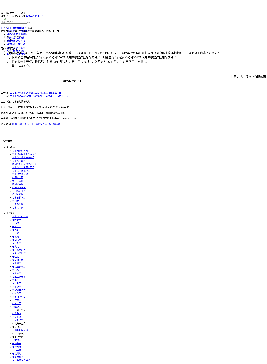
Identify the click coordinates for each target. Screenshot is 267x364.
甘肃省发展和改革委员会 (24, 154)
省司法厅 (16, 240)
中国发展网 (17, 184)
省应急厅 (16, 283)
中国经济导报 (19, 187)
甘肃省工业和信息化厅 (23, 157)
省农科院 (16, 353)
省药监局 (16, 343)
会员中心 (30, 16)
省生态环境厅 (19, 253)
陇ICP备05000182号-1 (22, 124)
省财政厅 (16, 243)
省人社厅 (16, 246)
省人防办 (16, 313)
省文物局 (16, 340)
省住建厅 (16, 256)
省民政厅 (16, 236)
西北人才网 (17, 194)
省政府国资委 (19, 290)
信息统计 (39, 16)
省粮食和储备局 (20, 330)
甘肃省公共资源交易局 (23, 167)
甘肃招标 (11, 28)
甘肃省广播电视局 (21, 171)
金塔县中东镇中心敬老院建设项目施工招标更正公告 (35, 93)
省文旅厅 (16, 273)
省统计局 (16, 307)
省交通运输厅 (19, 260)
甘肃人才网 (17, 207)
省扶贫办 (16, 317)
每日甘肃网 (17, 181)
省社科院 (16, 347)
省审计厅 (16, 287)
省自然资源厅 (19, 250)
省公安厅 (16, 233)
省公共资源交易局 (21, 360)
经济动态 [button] (11, 44)
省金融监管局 (19, 320)
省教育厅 (16, 220)
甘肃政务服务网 (20, 151)
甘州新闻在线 (19, 191)
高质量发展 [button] (21, 34)
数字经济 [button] (20, 41)
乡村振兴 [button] (20, 48)
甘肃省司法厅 (19, 161)
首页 (3, 28)
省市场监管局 (19, 297)
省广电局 (16, 300)
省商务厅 (16, 270)
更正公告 (22, 28)
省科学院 (16, 350)
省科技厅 (16, 223)
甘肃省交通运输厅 (21, 174)
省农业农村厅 (19, 267)
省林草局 (16, 293)
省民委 (15, 230)
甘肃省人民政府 (20, 216)
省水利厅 (16, 263)
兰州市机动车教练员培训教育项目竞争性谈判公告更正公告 (39, 96)
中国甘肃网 (17, 177)
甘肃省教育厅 (19, 197)
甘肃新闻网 (17, 204)
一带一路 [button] (20, 44)
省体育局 (16, 303)
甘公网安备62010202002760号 (48, 124)
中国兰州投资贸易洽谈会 (24, 164)
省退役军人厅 (19, 280)
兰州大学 (16, 201)
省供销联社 (17, 357)
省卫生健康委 (19, 277)
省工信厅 (16, 226)
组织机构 (11, 34)
